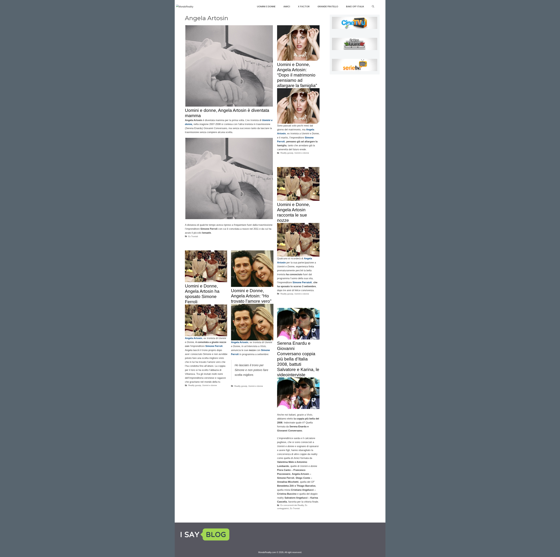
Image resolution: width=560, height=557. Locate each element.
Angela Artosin (193, 338)
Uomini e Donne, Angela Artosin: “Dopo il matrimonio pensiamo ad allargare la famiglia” (297, 75)
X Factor (304, 6)
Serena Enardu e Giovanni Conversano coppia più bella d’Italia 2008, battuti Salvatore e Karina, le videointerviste (298, 359)
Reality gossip (286, 153)
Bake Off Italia (355, 6)
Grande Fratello (327, 6)
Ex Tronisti (193, 236)
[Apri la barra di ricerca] (373, 6)
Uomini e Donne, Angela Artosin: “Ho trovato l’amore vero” (251, 296)
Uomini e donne (266, 6)
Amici (286, 6)
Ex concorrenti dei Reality (292, 505)
